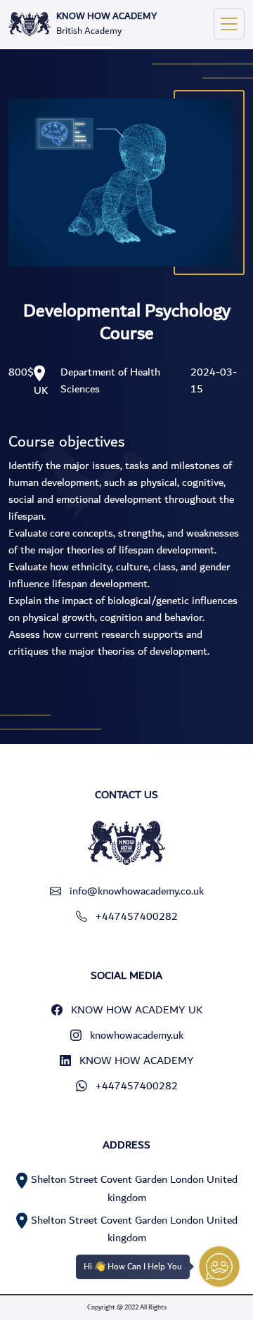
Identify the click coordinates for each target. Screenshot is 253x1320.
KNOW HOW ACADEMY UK (136, 1009)
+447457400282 (137, 916)
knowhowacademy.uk (136, 1035)
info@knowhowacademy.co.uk (137, 891)
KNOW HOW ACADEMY (136, 1060)
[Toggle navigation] (229, 23)
